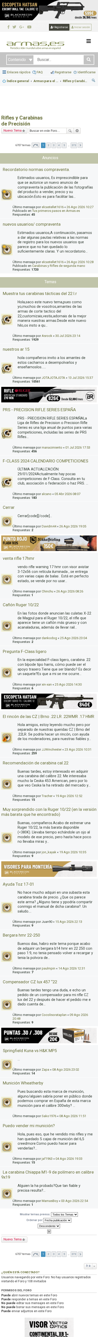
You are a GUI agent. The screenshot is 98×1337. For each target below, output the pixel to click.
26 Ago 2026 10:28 (80, 262)
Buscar (70, 131)
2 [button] (48, 145)
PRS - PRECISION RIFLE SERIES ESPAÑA (39, 409)
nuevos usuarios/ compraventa (32, 224)
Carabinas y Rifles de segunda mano (58, 266)
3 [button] (54, 145)
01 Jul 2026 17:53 (77, 447)
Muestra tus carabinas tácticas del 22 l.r (40, 293)
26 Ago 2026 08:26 (69, 591)
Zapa (45, 1069)
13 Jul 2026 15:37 (80, 378)
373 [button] (74, 145)
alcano (47, 494)
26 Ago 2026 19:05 (72, 526)
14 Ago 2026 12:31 (71, 968)
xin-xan (47, 684)
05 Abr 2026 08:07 (67, 494)
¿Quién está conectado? (20, 1272)
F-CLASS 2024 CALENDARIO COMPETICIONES (45, 460)
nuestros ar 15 (16, 349)
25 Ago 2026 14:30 (68, 684)
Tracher (47, 796)
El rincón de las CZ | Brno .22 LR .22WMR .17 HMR (48, 716)
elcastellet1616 (53, 207)
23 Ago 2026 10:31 (78, 749)
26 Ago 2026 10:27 (80, 207)
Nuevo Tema (13, 130)
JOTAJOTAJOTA (53, 378)
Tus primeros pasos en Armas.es (56, 211)
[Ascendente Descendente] (49, 1226)
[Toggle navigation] (88, 41)
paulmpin (48, 968)
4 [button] (59, 145)
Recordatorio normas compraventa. (36, 169)
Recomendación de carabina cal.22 (35, 762)
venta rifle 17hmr (18, 558)
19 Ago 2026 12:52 (69, 796)
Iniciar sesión (82, 27)
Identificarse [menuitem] (86, 72)
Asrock (47, 336)
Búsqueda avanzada (77, 131)
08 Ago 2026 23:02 (65, 1069)
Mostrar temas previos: (35, 1214)
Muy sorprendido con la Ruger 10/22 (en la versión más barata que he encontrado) (48, 812)
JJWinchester (52, 749)
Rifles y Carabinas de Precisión (22, 121)
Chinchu (47, 591)
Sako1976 (49, 1116)
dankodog (49, 638)
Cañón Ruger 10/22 (21, 604)
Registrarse (61, 27)
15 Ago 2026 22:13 (68, 922)
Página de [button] (36, 145)
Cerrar (9, 507)
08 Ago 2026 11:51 (72, 1116)
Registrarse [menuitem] (63, 72)
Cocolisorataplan (54, 1015)
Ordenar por (34, 1220)
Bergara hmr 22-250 (21, 935)
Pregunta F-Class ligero (24, 651)
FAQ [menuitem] (40, 72)
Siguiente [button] (80, 145)
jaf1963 (47, 1159)
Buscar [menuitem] (93, 81)
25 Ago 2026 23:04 (73, 638)
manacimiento (52, 447)
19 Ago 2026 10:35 (72, 852)
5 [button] (64, 145)
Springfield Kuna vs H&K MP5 (30, 1050)
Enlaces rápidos (18, 72)
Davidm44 (49, 526)
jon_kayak (49, 852)
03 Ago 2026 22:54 (74, 1201)
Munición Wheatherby (23, 1082)
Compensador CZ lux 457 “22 (30, 981)
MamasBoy (50, 1201)
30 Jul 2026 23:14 (67, 336)
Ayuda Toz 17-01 (18, 884)
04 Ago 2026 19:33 (69, 1159)
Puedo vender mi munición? (29, 1125)
